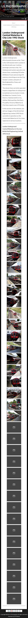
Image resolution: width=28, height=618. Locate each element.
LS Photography (14, 6)
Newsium (10, 616)
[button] (23, 18)
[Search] (26, 19)
